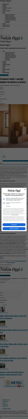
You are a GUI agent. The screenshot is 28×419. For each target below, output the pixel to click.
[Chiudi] (25, 189)
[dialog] (14, 209)
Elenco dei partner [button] (15, 214)
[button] (14, 206)
